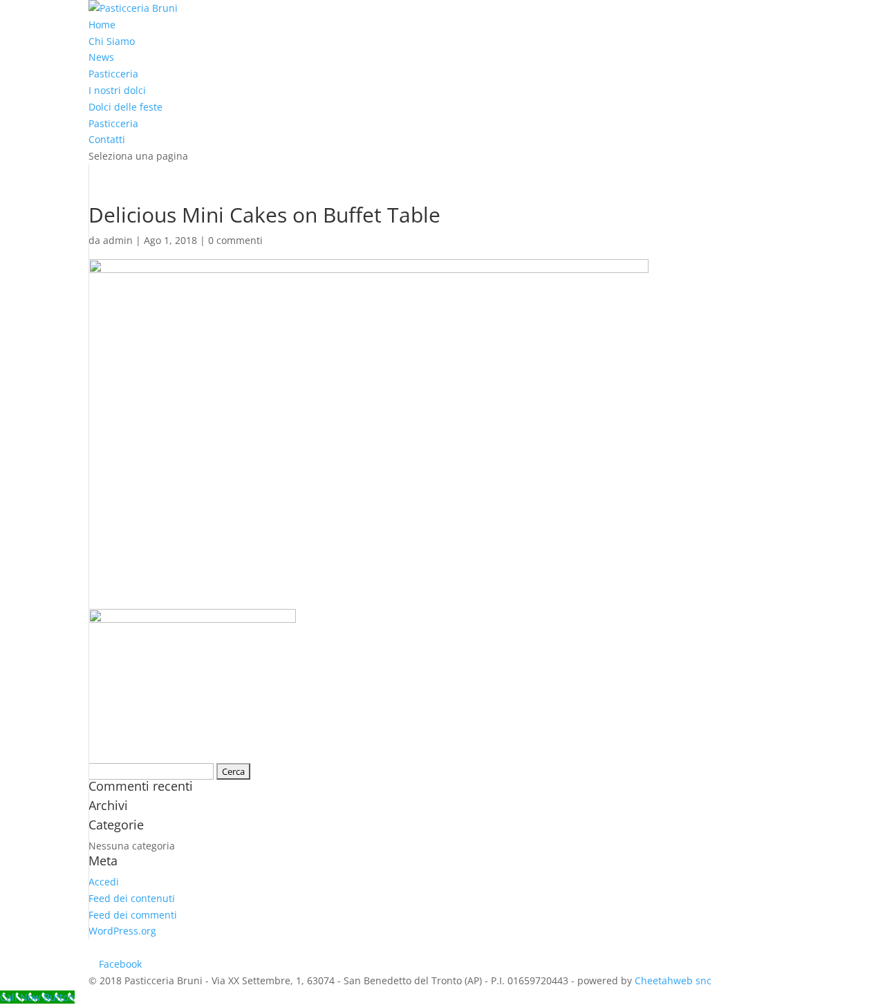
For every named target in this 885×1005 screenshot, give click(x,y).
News (101, 57)
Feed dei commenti (132, 914)
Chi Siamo (111, 41)
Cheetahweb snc (673, 980)
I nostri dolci (117, 90)
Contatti (106, 139)
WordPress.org (122, 930)
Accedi (103, 881)
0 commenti (235, 240)
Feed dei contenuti (131, 898)
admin (118, 240)
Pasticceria (113, 73)
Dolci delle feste (125, 106)
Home (101, 24)
